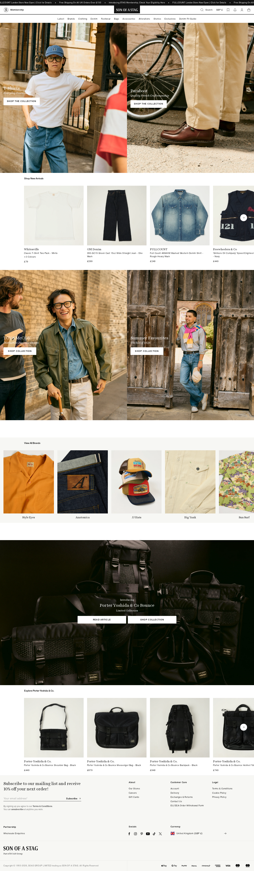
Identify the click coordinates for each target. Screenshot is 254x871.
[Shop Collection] (63, 345)
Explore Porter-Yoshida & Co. (39, 690)
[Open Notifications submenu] (235, 10)
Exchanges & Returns (182, 797)
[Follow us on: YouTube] (148, 834)
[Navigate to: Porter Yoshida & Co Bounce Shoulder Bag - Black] (54, 735)
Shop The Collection (21, 101)
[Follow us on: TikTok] (154, 834)
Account (175, 788)
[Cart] (248, 10)
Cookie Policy (219, 792)
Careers (133, 792)
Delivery (175, 792)
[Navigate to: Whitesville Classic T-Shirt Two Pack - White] (54, 226)
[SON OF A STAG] (127, 10)
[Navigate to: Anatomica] (82, 484)
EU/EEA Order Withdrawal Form (187, 805)
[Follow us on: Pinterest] (142, 834)
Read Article (102, 619)
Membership (17, 9)
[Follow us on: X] (160, 834)
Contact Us (176, 801)
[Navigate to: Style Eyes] (28, 484)
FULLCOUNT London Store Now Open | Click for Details (199, 2)
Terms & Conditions (222, 788)
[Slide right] (243, 217)
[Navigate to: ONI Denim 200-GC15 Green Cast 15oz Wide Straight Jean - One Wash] (117, 226)
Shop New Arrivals (33, 178)
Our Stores (134, 788)
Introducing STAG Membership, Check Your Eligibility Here (137, 2)
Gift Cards (134, 797)
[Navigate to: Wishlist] (228, 10)
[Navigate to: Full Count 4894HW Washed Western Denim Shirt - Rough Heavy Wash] (180, 226)
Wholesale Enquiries (14, 833)
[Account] (241, 10)
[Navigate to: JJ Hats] (136, 484)
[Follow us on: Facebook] (129, 834)
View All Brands (32, 443)
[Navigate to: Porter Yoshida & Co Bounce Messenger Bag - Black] (117, 735)
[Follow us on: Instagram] (135, 834)
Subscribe (71, 798)
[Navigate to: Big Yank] (190, 484)
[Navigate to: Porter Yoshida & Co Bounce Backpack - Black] (180, 735)
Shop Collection (20, 351)
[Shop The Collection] (63, 98)
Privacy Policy (219, 797)
